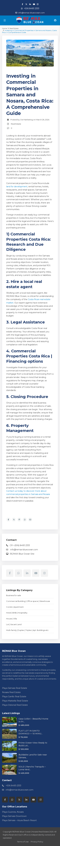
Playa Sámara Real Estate (14, 688)
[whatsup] (18, 573)
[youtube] (34, 4)
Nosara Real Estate (11, 692)
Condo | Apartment (15, 607)
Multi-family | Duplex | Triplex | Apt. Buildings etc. (27, 630)
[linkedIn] (30, 4)
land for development (16, 186)
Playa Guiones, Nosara (13, 812)
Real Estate (16, 124)
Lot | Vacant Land (13, 624)
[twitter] (26, 4)
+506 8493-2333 (13, 785)
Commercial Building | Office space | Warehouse (28, 601)
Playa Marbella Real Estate (15, 700)
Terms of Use (23, 842)
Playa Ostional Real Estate (15, 705)
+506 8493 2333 (31, 8)
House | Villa (11, 618)
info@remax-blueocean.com (24, 549)
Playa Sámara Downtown (14, 816)
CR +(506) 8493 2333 (20, 545)
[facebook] (22, 4)
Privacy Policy (37, 842)
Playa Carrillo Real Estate (14, 696)
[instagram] (37, 4)
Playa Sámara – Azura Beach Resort (19, 820)
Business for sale (13, 595)
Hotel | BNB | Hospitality (16, 613)
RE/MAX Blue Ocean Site (22, 554)
